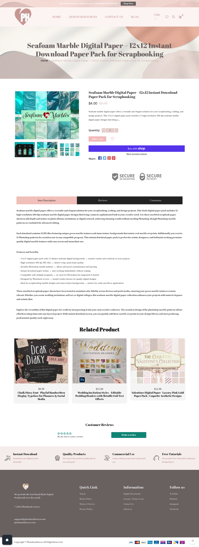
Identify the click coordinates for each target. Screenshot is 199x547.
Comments (155, 200)
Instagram (174, 504)
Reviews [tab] (102, 200)
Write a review (128, 435)
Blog (135, 16)
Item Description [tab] (47, 200)
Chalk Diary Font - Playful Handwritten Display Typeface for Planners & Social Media (41, 396)
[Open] (7, 540)
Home (56, 16)
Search (83, 494)
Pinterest (173, 499)
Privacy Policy (86, 509)
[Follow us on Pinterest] (114, 158)
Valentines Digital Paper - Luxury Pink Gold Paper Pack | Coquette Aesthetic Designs (158, 394)
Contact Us (129, 504)
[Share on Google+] (109, 158)
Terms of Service (87, 504)
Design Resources (83, 16)
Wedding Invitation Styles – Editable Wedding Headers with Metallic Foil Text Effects (99, 396)
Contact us (114, 16)
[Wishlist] (113, 139)
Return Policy (86, 499)
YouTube (174, 494)
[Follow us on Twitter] (104, 158)
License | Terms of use (134, 499)
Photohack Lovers (31, 507)
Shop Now (128, 3)
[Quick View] (48, 365)
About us (128, 509)
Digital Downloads (132, 494)
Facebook (174, 509)
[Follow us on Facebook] (100, 158)
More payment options (136, 154)
